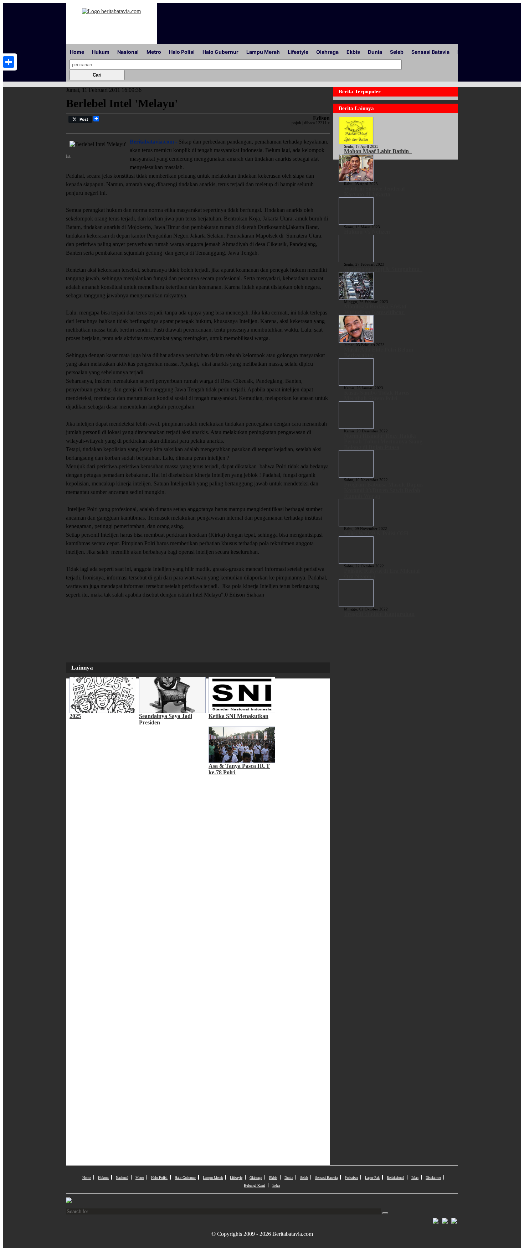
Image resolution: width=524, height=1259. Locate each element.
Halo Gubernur (220, 52)
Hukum (100, 52)
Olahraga (327, 52)
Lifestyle (298, 52)
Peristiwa (351, 1178)
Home (77, 52)
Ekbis (353, 52)
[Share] (8, 62)
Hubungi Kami (254, 1185)
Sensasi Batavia (430, 52)
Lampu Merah (263, 52)
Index (276, 1185)
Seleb (397, 52)
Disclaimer (433, 1178)
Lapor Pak (372, 1178)
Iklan (414, 1178)
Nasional (128, 52)
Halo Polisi (182, 52)
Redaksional (395, 1178)
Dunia (375, 52)
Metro (154, 52)
